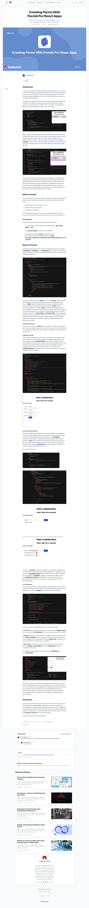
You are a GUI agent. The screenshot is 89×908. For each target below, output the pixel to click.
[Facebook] (47, 882)
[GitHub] (41, 882)
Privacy (44, 891)
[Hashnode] (51, 882)
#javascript (25, 722)
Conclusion (7, 104)
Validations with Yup (11, 98)
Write (81, 2)
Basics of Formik (8, 94)
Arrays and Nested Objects (10, 100)
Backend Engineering (50, 2)
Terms (48, 891)
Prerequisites (8, 92)
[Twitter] (37, 882)
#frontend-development (47, 722)
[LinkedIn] (43, 882)
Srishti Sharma (30, 75)
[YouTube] (45, 882)
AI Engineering (31, 2)
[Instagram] (39, 882)
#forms (37, 722)
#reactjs (32, 722)
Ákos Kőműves (23, 737)
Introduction (7, 89)
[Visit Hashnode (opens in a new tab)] (44, 901)
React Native (40, 2)
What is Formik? (8, 90)
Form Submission (10, 103)
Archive (40, 891)
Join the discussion (66, 734)
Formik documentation (31, 713)
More (58, 2)
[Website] (49, 882)
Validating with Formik (11, 96)
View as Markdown (54, 24)
